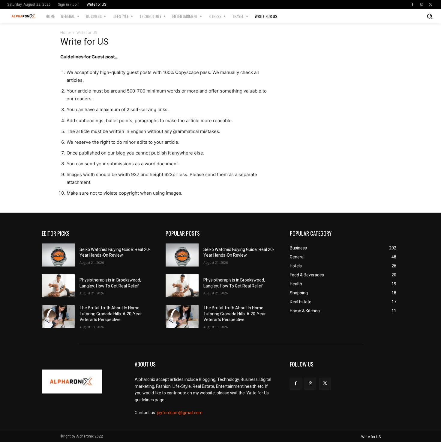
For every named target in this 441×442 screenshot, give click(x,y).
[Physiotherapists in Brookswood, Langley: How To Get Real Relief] (58, 285)
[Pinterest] (310, 383)
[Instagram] (421, 4)
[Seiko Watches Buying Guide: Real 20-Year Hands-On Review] (58, 255)
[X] (430, 4)
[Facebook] (412, 4)
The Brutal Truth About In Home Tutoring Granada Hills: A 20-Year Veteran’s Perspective (111, 313)
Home (65, 32)
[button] (429, 16)
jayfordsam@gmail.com (179, 412)
